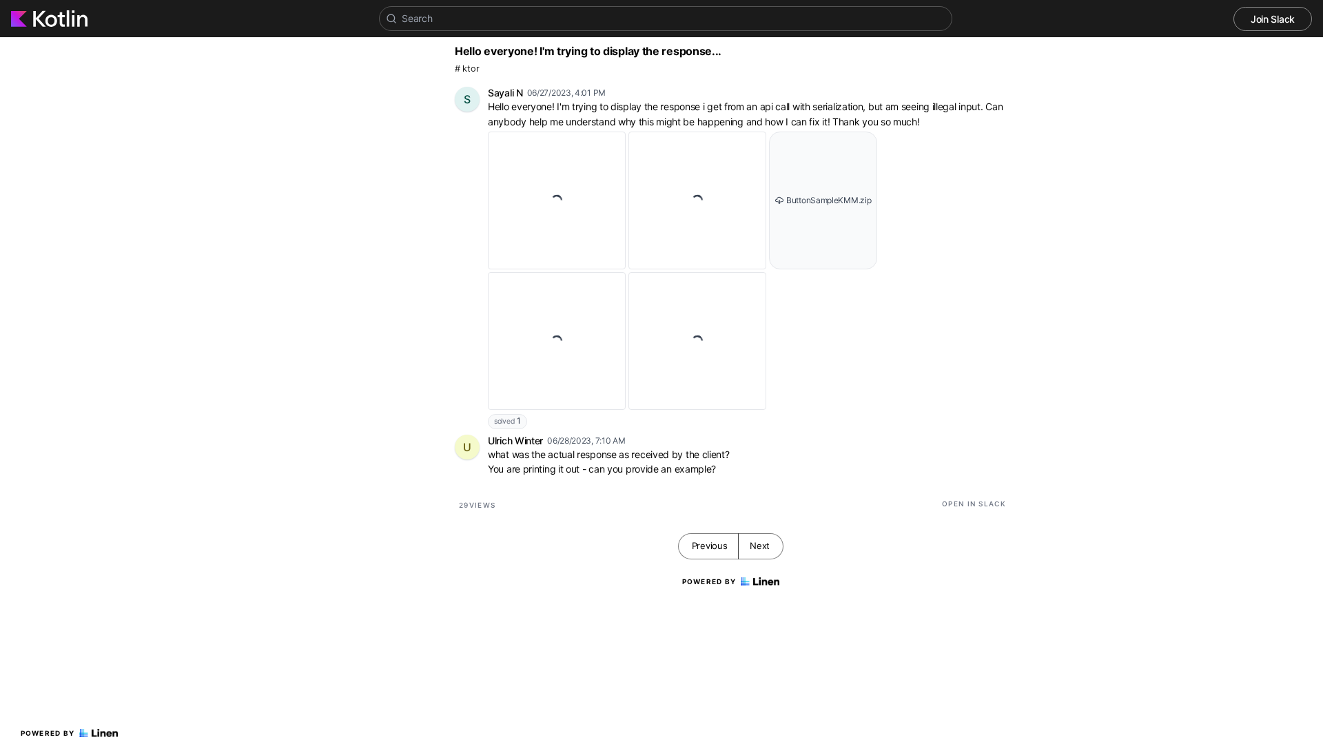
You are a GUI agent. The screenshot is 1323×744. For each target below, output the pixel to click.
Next (760, 545)
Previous (710, 545)
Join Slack (1273, 19)
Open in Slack (974, 503)
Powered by (48, 733)
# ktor (467, 68)
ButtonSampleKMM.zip (828, 200)
